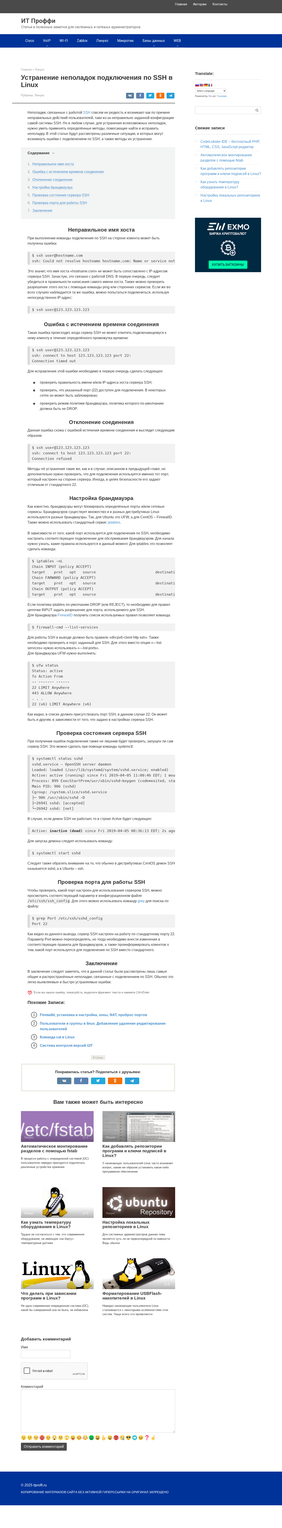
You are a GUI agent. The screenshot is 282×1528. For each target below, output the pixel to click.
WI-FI (63, 41)
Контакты (219, 4)
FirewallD (65, 615)
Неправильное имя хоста (53, 164)
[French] (210, 85)
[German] (206, 85)
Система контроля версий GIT (66, 1045)
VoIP (47, 41)
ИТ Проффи (38, 20)
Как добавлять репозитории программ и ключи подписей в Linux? (134, 1151)
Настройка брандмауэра (52, 187)
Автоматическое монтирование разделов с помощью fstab (54, 1148)
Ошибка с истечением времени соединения (68, 172)
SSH (87, 112)
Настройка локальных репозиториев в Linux (126, 1224)
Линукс (102, 41)
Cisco (29, 41)
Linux (99, 1057)
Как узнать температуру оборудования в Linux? (46, 1224)
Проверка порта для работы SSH (59, 203)
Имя (24, 1347)
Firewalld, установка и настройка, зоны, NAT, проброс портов (93, 1015)
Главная (181, 4)
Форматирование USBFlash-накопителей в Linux (132, 1295)
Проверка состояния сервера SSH (60, 195)
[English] (201, 85)
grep (141, 901)
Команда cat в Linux (57, 1037)
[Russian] (197, 85)
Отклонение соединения (52, 180)
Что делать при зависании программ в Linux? (48, 1295)
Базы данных (154, 41)
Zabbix (82, 41)
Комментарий (32, 1387)
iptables (114, 522)
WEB (177, 41)
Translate (222, 96)
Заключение (42, 210)
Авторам (199, 4)
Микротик (125, 41)
